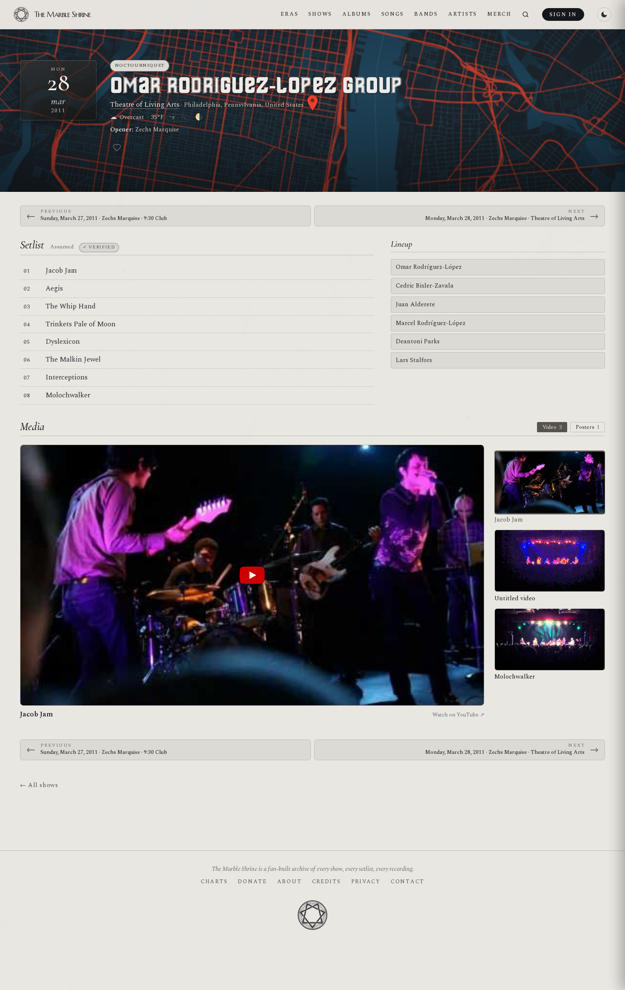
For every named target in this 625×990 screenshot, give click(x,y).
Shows (320, 14)
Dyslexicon (62, 341)
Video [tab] (552, 427)
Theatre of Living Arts (144, 104)
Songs (392, 14)
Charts (214, 881)
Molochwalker (67, 395)
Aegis (54, 288)
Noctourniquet (140, 65)
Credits (326, 881)
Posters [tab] (587, 427)
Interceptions (66, 377)
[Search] (525, 14)
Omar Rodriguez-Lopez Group (256, 85)
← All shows (39, 785)
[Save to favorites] (117, 147)
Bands (426, 14)
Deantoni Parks (418, 341)
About (289, 881)
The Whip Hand (70, 306)
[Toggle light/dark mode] (604, 14)
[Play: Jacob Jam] (252, 575)
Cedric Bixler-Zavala (425, 285)
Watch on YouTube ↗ (458, 715)
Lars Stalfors (414, 360)
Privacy (366, 881)
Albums (356, 14)
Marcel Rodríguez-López (431, 323)
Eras (289, 14)
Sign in (563, 14)
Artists (462, 14)
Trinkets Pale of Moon (80, 324)
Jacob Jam (61, 270)
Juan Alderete (415, 304)
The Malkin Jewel (73, 359)
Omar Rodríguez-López (429, 267)
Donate (252, 881)
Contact (407, 881)
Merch (499, 14)
